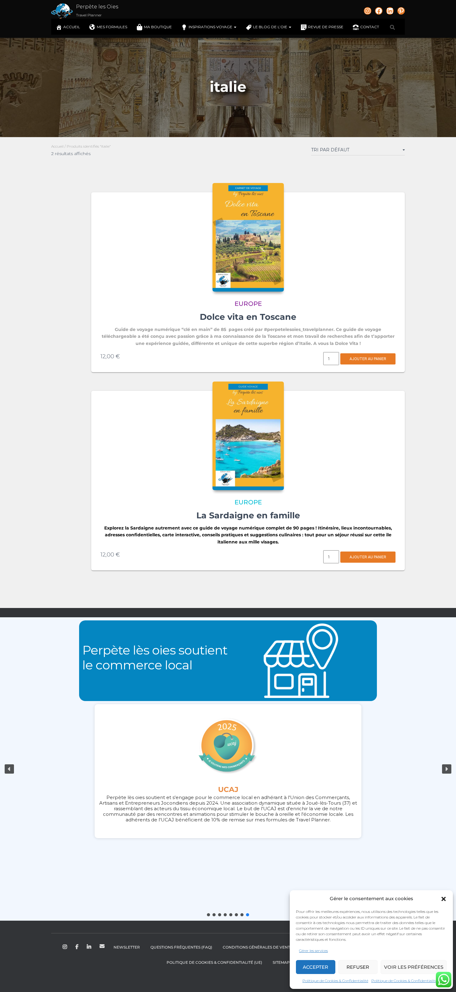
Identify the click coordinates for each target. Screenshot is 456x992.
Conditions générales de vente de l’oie (266, 947)
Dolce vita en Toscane (248, 317)
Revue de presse (325, 27)
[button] (443, 899)
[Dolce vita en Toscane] (248, 237)
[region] (228, 769)
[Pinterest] (401, 11)
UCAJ (228, 789)
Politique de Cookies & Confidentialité (335, 980)
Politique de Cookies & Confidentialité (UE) (214, 962)
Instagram (65, 947)
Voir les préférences (413, 967)
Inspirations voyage (211, 27)
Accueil (71, 27)
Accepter (315, 967)
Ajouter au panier (368, 359)
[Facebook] (378, 11)
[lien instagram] (367, 11)
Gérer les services (313, 950)
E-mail (102, 946)
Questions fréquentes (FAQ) (181, 947)
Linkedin (89, 947)
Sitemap (281, 962)
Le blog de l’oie (270, 27)
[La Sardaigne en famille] (248, 436)
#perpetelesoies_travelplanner (298, 329)
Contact (369, 27)
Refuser (357, 967)
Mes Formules (112, 27)
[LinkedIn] (390, 11)
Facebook (77, 947)
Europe (248, 303)
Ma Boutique (158, 27)
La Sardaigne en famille (248, 515)
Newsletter (127, 947)
